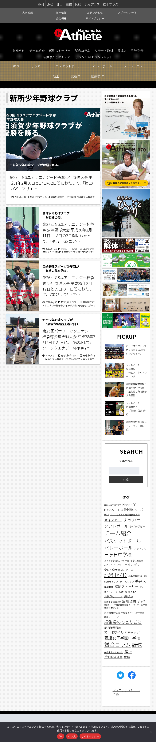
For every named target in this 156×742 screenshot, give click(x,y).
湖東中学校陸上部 (112, 601)
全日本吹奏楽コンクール (119, 569)
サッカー (37, 66)
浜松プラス (92, 4)
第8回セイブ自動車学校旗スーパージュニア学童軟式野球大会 (125, 606)
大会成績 (27, 12)
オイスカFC (113, 519)
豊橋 (69, 4)
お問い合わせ (95, 12)
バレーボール (102, 66)
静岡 (41, 4)
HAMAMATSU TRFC (112, 505)
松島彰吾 (132, 591)
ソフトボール (116, 526)
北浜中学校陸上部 (137, 576)
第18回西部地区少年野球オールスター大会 (124, 612)
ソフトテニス (133, 66)
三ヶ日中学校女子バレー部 (116, 560)
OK (61, 736)
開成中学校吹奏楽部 (113, 652)
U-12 (106, 514)
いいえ (72, 736)
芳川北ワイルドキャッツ (122, 632)
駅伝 (127, 656)
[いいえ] (151, 732)
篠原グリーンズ (111, 617)
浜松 (50, 4)
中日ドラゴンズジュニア (115, 565)
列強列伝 (137, 50)
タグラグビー (137, 526)
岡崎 (78, 4)
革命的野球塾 (113, 657)
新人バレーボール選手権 (115, 591)
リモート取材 (104, 50)
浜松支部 (128, 596)
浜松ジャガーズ (113, 596)
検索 (126, 479)
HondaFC (129, 504)
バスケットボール (68, 66)
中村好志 (134, 565)
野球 (16, 66)
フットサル (140, 548)
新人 (142, 587)
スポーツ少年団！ (128, 12)
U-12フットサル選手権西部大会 (125, 514)
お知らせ (19, 50)
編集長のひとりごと (57, 57)
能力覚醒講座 (112, 628)
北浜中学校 (115, 575)
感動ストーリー (59, 50)
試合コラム (82, 50)
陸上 (56, 76)
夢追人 (122, 50)
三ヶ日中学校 (118, 554)
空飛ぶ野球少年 (134, 600)
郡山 (60, 4)
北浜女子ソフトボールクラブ (119, 581)
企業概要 (61, 18)
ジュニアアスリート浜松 (126, 692)
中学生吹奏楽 (137, 560)
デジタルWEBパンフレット (94, 57)
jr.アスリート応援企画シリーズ (123, 510)
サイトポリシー (95, 18)
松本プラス (110, 4)
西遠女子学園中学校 (122, 638)
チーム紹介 (37, 50)
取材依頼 (61, 12)
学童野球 (108, 587)
